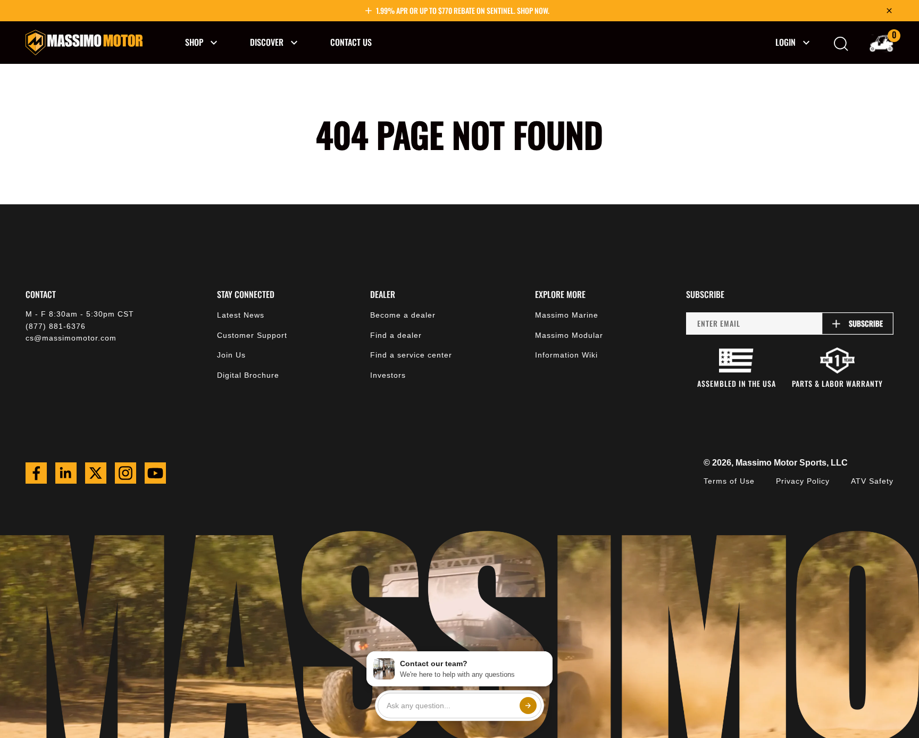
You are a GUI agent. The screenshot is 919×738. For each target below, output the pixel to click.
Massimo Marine (566, 315)
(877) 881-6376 (56, 326)
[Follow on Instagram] (125, 473)
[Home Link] (84, 42)
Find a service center (411, 355)
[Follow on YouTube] (155, 473)
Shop (194, 42)
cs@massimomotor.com (71, 338)
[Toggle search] (841, 44)
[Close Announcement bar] (889, 10)
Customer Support (252, 335)
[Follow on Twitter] (95, 473)
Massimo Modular (569, 335)
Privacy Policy (803, 481)
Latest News (240, 315)
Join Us (231, 355)
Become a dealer (403, 315)
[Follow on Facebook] (36, 473)
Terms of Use (729, 481)
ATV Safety (872, 481)
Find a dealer (396, 335)
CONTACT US (351, 42)
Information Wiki (566, 355)
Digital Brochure (248, 375)
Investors (388, 375)
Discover (266, 42)
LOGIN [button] (785, 42)
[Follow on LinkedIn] (65, 473)
